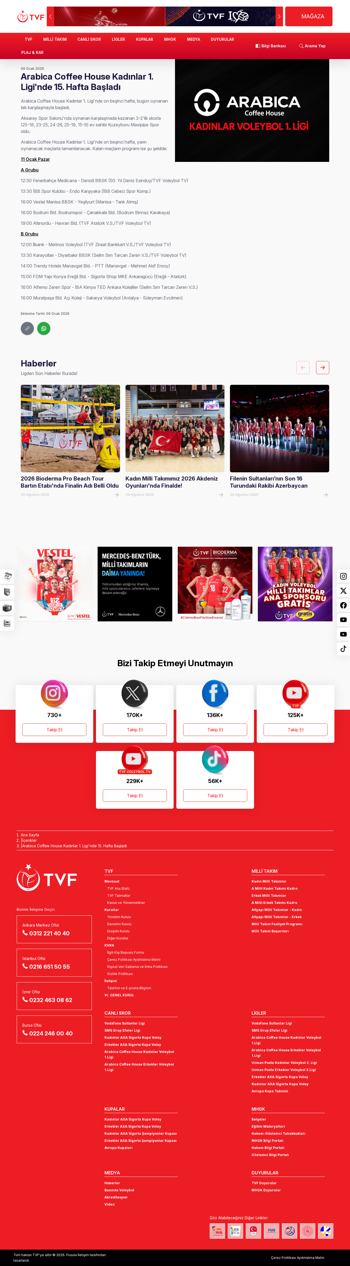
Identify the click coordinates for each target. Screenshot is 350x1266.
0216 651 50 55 (49, 967)
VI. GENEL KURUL (119, 995)
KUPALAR (144, 39)
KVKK (109, 945)
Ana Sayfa (30, 835)
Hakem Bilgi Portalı (268, 1148)
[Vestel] (55, 584)
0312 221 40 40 (49, 933)
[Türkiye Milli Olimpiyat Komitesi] (253, 1231)
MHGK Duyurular (266, 1190)
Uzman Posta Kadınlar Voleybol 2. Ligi (284, 1063)
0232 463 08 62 (50, 1000)
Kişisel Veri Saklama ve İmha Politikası (137, 967)
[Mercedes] (135, 584)
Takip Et (54, 729)
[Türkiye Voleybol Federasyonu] (31, 16)
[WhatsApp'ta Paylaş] (43, 328)
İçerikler (29, 840)
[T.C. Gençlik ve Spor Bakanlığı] (307, 1231)
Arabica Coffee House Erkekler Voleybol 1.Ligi (139, 1067)
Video (109, 1204)
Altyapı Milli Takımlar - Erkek (277, 917)
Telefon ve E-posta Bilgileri (129, 988)
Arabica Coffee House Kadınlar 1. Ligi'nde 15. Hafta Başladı (74, 845)
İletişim (110, 981)
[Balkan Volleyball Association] (289, 1231)
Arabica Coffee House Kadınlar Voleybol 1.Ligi (139, 1054)
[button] (279, 16)
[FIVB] (271, 1231)
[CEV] (325, 1231)
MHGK (170, 39)
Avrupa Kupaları (118, 1148)
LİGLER (118, 39)
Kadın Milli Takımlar (269, 881)
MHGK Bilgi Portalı (267, 1141)
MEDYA (193, 39)
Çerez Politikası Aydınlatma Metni (134, 959)
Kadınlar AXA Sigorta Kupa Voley (132, 1037)
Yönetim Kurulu (119, 917)
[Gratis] (295, 584)
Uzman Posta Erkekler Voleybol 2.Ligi (284, 1070)
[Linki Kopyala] (27, 328)
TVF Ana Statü (118, 888)
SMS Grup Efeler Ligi (122, 1030)
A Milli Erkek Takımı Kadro (274, 903)
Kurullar (111, 910)
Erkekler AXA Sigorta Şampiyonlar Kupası (140, 1141)
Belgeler (259, 1119)
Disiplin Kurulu (118, 931)
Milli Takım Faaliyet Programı (277, 924)
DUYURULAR (222, 39)
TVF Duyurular (264, 1183)
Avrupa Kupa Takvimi (270, 1091)
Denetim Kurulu (119, 924)
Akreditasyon (115, 1197)
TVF (28, 39)
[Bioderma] (215, 584)
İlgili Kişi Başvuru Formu (125, 952)
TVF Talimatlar (118, 896)
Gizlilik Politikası (120, 974)
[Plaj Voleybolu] (235, 1231)
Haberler (112, 1183)
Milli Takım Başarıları (270, 931)
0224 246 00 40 (51, 1033)
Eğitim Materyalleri (268, 1126)
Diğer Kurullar (117, 938)
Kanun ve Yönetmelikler (126, 903)
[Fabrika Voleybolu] (217, 1231)
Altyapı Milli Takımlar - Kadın (277, 910)
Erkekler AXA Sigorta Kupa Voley (132, 1045)
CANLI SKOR (89, 39)
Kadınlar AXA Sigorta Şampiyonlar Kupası (140, 1133)
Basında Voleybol (119, 1190)
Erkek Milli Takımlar (269, 896)
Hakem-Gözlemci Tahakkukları (278, 1133)
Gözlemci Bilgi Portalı (270, 1155)
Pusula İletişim (77, 1255)
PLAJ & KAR (32, 52)
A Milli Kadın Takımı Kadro (275, 888)
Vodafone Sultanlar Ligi (124, 1023)
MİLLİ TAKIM (55, 39)
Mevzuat (111, 881)
